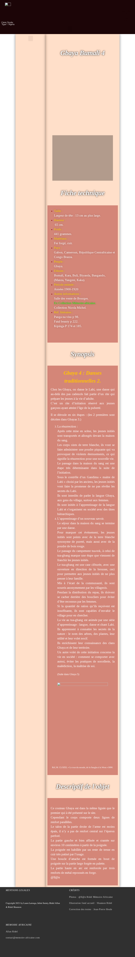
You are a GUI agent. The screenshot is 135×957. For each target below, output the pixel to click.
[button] (70, 29)
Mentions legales (18, 890)
